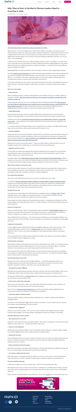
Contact (59, 1)
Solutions (40, 1)
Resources (47, 1)
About (53, 1)
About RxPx (36, 396)
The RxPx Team (12, 14)
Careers (35, 399)
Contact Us (35, 403)
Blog (34, 401)
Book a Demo (67, 1)
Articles (25, 14)
